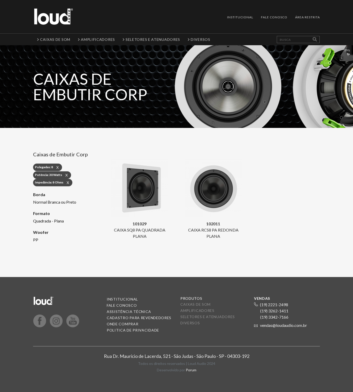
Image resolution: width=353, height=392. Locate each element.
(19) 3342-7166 (274, 316)
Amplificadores (197, 310)
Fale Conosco (274, 17)
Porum (191, 370)
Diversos (190, 323)
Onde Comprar (122, 324)
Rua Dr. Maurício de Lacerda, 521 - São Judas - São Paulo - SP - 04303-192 (176, 356)
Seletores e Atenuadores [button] (153, 39)
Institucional (240, 17)
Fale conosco (122, 305)
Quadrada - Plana (48, 220)
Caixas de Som (195, 304)
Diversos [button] (200, 39)
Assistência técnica (129, 311)
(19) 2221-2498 (274, 304)
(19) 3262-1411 (274, 310)
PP (35, 239)
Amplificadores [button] (98, 39)
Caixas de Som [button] (55, 39)
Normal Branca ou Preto (54, 201)
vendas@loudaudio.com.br (283, 325)
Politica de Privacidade (133, 330)
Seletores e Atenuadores (207, 316)
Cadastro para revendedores (139, 318)
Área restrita (307, 17)
